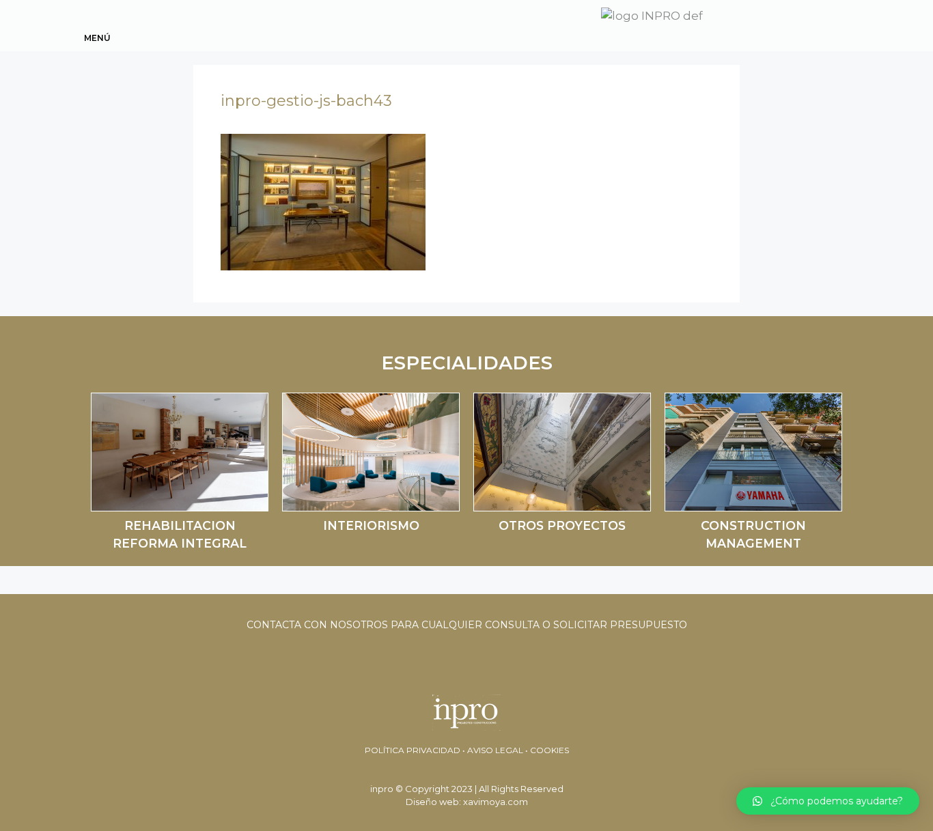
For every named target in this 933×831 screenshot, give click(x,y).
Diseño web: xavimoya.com (467, 801)
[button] (827, 801)
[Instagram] (834, 23)
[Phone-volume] (809, 23)
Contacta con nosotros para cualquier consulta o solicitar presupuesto (467, 625)
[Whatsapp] (760, 23)
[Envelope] (784, 23)
